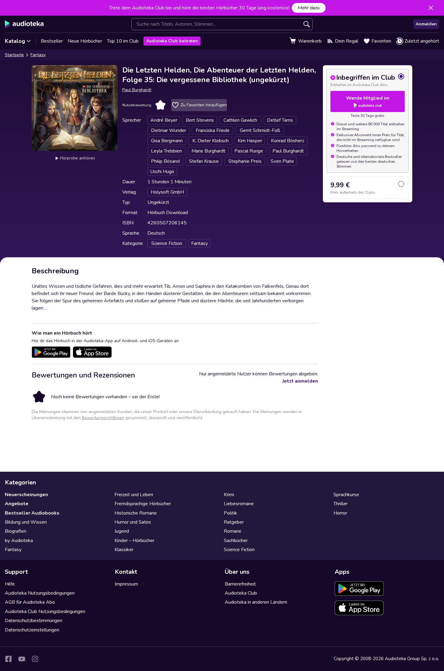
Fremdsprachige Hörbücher (142, 503)
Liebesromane (239, 503)
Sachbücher (236, 540)
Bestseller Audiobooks (32, 513)
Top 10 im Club (123, 41)
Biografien (15, 531)
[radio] (367, 80)
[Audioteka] (24, 24)
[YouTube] (21, 659)
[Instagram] (35, 659)
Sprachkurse (346, 494)
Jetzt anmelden (300, 381)
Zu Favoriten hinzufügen (204, 105)
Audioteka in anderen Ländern (256, 602)
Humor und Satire (132, 522)
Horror (340, 513)
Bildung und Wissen (26, 522)
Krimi (229, 494)
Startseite (14, 55)
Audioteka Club (241, 593)
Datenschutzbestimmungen (33, 620)
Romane (232, 531)
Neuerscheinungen (26, 494)
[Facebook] (8, 659)
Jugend (121, 531)
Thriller (340, 503)
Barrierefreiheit (240, 584)
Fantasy (38, 55)
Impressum (126, 584)
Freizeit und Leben (133, 494)
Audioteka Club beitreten (172, 41)
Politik (230, 513)
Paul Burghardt (136, 90)
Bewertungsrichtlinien (103, 418)
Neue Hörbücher (85, 41)
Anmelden (426, 24)
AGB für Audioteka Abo (30, 602)
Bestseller (52, 41)
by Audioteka (19, 540)
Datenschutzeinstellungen (32, 630)
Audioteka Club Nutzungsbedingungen (45, 611)
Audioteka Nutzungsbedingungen (40, 593)
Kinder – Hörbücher (134, 540)
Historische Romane (135, 513)
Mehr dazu (309, 8)
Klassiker (124, 549)
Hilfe (10, 584)
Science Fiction (239, 549)
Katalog (15, 41)
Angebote (16, 503)
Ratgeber (234, 522)
